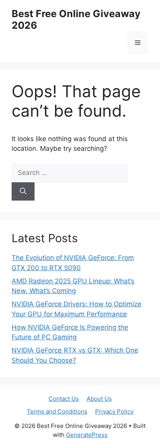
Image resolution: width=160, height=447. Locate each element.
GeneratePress (87, 434)
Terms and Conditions (57, 411)
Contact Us (64, 398)
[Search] (23, 191)
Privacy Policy (114, 411)
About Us (99, 398)
